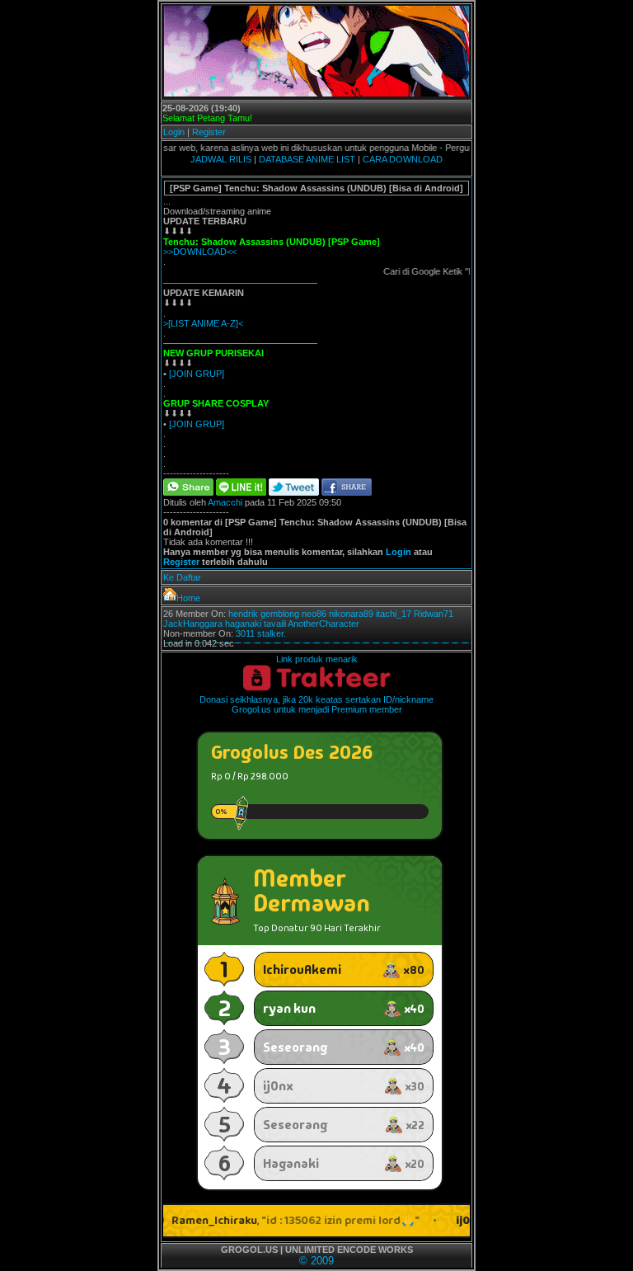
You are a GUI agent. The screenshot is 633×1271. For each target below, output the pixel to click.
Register (209, 132)
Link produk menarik (317, 659)
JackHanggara (193, 623)
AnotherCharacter (323, 623)
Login (174, 132)
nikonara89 (351, 614)
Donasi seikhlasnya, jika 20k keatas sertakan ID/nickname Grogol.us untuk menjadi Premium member (316, 704)
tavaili (275, 623)
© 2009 (316, 1261)
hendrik (243, 614)
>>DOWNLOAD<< (200, 252)
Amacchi (225, 502)
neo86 (314, 614)
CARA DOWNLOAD (403, 159)
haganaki (243, 623)
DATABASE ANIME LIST (307, 159)
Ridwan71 (433, 614)
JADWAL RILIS (220, 159)
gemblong (279, 614)
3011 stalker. (261, 633)
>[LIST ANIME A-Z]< (203, 323)
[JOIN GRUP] (196, 374)
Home (188, 598)
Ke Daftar (182, 577)
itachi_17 (393, 614)
